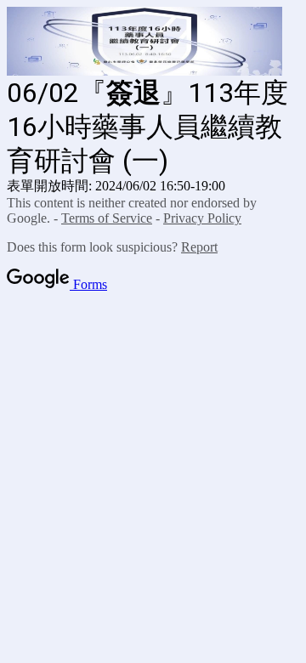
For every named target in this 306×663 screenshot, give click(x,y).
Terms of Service (106, 218)
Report (199, 247)
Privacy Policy (202, 218)
